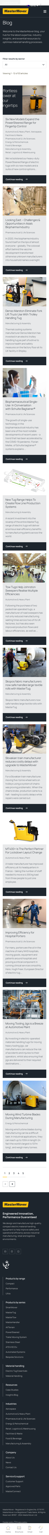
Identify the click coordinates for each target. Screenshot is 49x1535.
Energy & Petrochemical (16, 142)
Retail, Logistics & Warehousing (20, 152)
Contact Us (11, 1467)
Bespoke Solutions (14, 1357)
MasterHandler (13, 1322)
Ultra (8, 1293)
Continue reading (14, 179)
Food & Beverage (13, 145)
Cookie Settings (10, 2)
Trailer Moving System (16, 1337)
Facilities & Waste (13, 135)
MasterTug (11, 1312)
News (8, 1462)
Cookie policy (8, 1522)
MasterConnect (13, 1491)
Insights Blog (12, 1394)
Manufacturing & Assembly (18, 149)
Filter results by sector (14, 59)
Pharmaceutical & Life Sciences (20, 138)
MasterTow (11, 1317)
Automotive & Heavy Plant (17, 131)
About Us (10, 1457)
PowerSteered (12, 1332)
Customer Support (14, 1481)
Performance (12, 1288)
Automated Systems (15, 1352)
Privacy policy (21, 1522)
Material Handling (14, 1376)
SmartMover (11, 1307)
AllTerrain (10, 1327)
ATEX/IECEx (11, 1347)
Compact (10, 1283)
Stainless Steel (13, 1342)
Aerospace (36, 131)
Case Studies (12, 1389)
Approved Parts (13, 1486)
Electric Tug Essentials (16, 1370)
